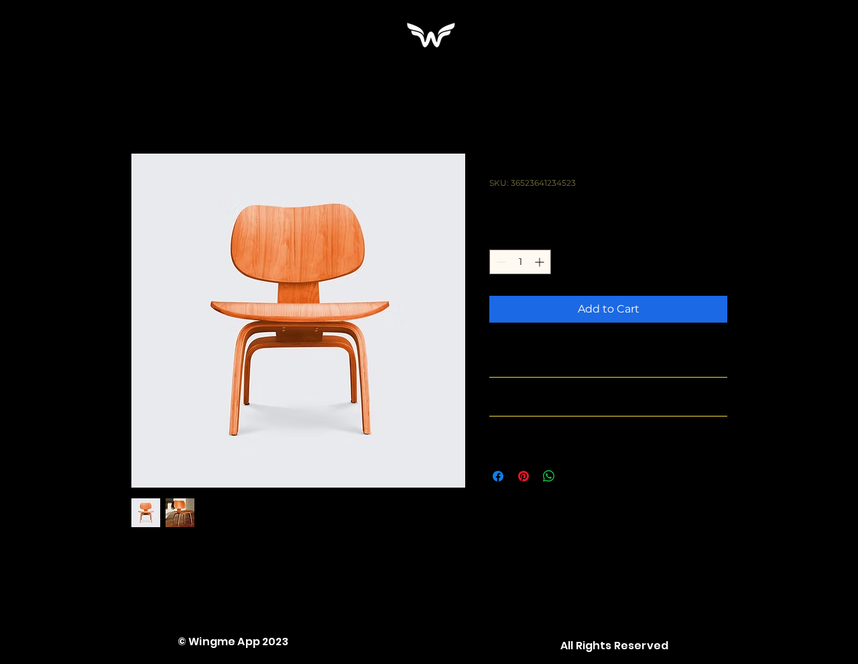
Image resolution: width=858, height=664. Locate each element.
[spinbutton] (520, 262)
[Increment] (540, 262)
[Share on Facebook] (498, 476)
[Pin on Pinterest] (523, 476)
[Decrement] (499, 262)
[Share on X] (574, 476)
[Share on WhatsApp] (549, 476)
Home (147, 104)
